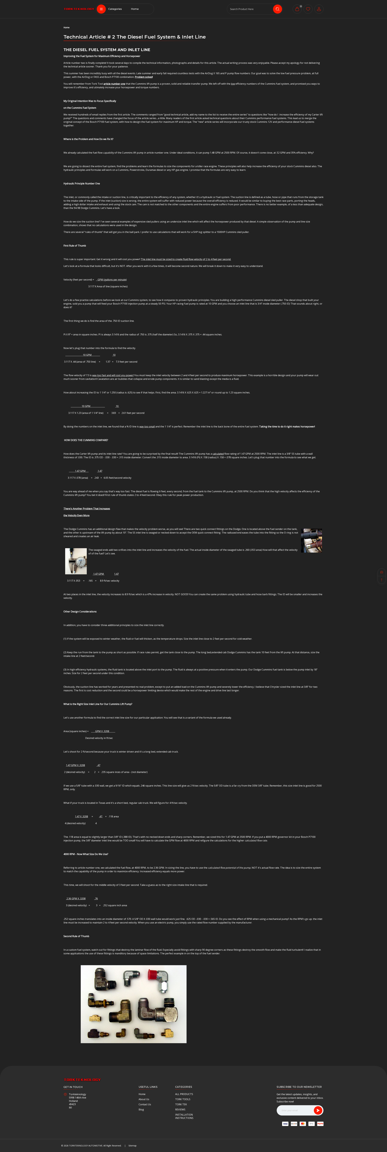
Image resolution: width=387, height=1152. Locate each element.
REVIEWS (180, 1109)
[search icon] (277, 9)
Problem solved (143, 77)
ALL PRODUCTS (184, 1094)
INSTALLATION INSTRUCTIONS (184, 1116)
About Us (144, 1099)
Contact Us (145, 1104)
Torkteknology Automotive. (86, 1145)
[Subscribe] (318, 1110)
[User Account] (319, 9)
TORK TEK (181, 1104)
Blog (141, 1109)
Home (135, 9)
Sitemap (132, 1145)
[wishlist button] (308, 9)
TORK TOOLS (182, 1099)
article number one (114, 83)
